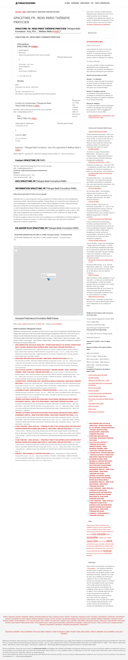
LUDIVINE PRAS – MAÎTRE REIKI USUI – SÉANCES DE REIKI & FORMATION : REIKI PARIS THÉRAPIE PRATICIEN (101, 455)
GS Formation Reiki (94, 188)
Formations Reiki (26, 3)
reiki (24, 12)
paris (109, 540)
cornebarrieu (95, 527)
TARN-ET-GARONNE (96, 631)
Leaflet (81, 314)
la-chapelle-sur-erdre (96, 529)
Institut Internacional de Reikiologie (100, 219)
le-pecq (93, 531)
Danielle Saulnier (93, 149)
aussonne (93, 525)
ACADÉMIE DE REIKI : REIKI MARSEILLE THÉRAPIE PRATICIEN (36, 390)
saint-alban (108, 544)
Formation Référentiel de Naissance (98, 24)
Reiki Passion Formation (96, 297)
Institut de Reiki (93, 202)
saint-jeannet (16, 622)
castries (67, 616)
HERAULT (48, 631)
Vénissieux (89, 555)
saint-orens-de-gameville (57, 622)
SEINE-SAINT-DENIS (83, 631)
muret (105, 537)
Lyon (93, 534)
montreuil (100, 537)
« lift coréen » (91, 568)
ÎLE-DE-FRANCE (56, 324)
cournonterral (107, 527)
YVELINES (64, 633)
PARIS (57, 31)
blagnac (107, 525)
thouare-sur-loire (116, 622)
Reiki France (92, 409)
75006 (24, 324)
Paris (20, 324)
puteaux (97, 544)
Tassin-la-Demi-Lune (103, 622)
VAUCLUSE (118, 631)
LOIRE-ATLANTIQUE (58, 631)
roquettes (101, 544)
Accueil (18, 12)
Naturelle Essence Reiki (96, 403)
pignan (47, 620)
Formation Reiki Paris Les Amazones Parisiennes (100, 174)
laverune (89, 531)
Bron (50, 616)
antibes (88, 525)
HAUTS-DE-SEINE (38, 631)
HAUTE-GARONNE (26, 631)
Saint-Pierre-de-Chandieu (74, 622)
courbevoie (100, 527)
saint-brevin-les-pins (92, 620)
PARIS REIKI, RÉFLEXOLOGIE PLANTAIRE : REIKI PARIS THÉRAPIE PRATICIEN (40, 358)
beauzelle (102, 525)
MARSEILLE (97, 116)
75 (36, 324)
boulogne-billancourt (41, 616)
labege (104, 529)
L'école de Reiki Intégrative (97, 396)
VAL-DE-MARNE (109, 631)
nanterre (109, 537)
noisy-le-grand (102, 541)
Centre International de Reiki (97, 132)
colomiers (89, 527)
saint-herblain (106, 546)
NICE (101, 117)
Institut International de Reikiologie (100, 393)
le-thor (53, 618)
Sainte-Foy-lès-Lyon (97, 551)
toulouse (107, 550)
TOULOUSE (106, 116)
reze (68, 620)
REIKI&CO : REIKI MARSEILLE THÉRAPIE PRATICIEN (32, 453)
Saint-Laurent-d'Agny (27, 622)
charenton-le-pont (84, 616)
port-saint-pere (91, 544)
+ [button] (15, 248)
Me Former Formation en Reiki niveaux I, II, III (100, 261)
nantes (90, 541)
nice (95, 540)
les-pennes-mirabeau (106, 531)
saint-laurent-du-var (100, 548)
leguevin (98, 531)
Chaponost (74, 616)
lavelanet (108, 529)
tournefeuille (89, 553)
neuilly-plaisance (20, 620)
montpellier (92, 537)
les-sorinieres (81, 618)
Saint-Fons (98, 546)
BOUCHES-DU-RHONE (12, 631)
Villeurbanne (108, 553)
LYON (112, 116)
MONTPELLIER (94, 117)
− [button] (15, 251)
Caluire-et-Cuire (58, 616)
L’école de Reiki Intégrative (97, 240)
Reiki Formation (93, 275)
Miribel (108, 534)
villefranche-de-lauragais (98, 553)
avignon (98, 525)
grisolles (88, 529)
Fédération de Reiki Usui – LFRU (98, 162)
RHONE (73, 631)
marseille (101, 534)
